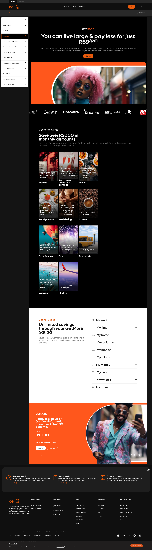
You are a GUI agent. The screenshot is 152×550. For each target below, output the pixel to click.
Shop (74, 6)
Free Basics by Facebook (11, 63)
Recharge (101, 505)
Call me (52, 448)
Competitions (124, 516)
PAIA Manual (48, 535)
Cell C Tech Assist (8, 74)
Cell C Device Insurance (10, 41)
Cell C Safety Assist (9, 79)
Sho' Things (56, 514)
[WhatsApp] (118, 536)
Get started (66, 6)
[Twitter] (129, 536)
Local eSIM (79, 516)
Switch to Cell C (36, 499)
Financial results (24, 531)
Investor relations (36, 531)
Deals (77, 499)
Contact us (62, 483)
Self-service (101, 499)
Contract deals (80, 509)
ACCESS (5, 20)
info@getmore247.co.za (46, 442)
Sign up (88, 56)
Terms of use (27, 535)
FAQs (14, 483)
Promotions (57, 499)
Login (131, 6)
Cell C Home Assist (9, 68)
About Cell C (13, 531)
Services (81, 6)
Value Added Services (23, 13)
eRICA (99, 512)
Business (21, 1)
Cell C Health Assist (9, 85)
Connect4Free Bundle (10, 47)
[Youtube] (124, 536)
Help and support (125, 499)
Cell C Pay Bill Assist (9, 52)
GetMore (6, 36)
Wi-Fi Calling (7, 25)
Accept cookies (136, 545)
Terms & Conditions (15, 535)
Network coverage (126, 512)
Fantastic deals (58, 510)
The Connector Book (82, 512)
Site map (57, 535)
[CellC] (14, 6)
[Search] (137, 7)
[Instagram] (134, 536)
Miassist (5, 31)
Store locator (111, 483)
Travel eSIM (79, 520)
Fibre (77, 523)
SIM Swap (101, 509)
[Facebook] (140, 536)
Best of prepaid (80, 505)
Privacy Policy (37, 535)
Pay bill (100, 516)
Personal (13, 1)
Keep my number (36, 509)
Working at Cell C (59, 531)
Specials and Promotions (57, 506)
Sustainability (48, 531)
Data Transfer (7, 58)
